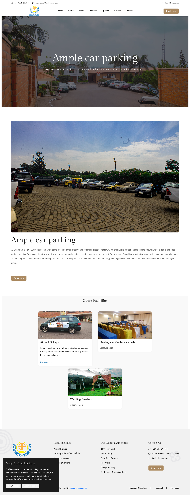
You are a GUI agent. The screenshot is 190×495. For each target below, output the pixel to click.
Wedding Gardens (81, 399)
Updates (105, 10)
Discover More (45, 362)
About (70, 10)
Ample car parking (62, 458)
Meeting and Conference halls (117, 342)
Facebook (159, 488)
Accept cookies (13, 486)
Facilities (93, 10)
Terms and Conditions (138, 488)
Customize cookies (30, 486)
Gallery (117, 10)
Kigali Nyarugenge (172, 3)
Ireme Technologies (78, 487)
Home (60, 10)
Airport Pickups (49, 342)
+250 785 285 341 (21, 3)
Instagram (174, 487)
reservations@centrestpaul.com (47, 3)
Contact (129, 10)
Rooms (82, 10)
